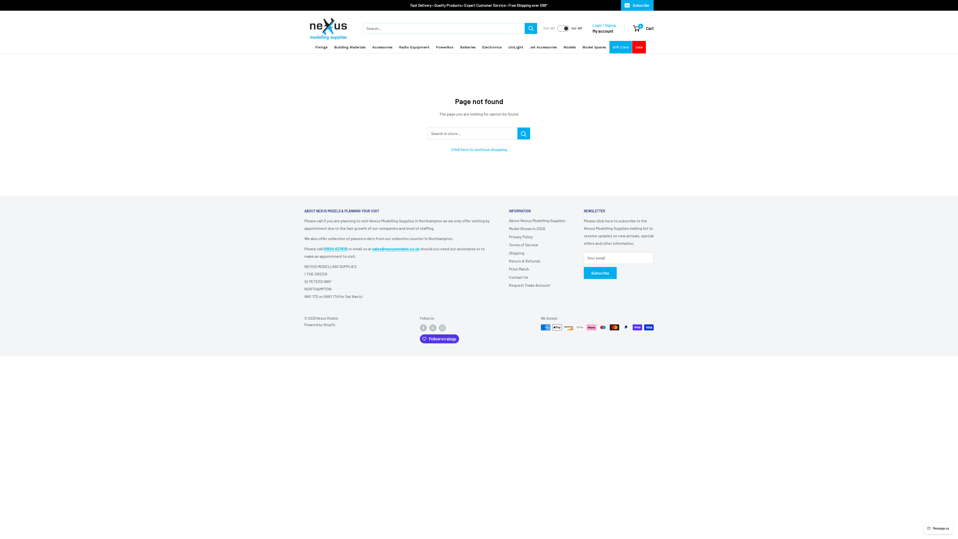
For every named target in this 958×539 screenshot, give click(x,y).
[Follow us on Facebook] (423, 327)
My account (603, 30)
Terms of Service (523, 244)
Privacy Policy (521, 236)
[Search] (531, 28)
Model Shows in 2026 (527, 228)
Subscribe (641, 5)
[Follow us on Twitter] (432, 327)
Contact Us (518, 277)
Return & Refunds (524, 261)
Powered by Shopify (319, 325)
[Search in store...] (523, 133)
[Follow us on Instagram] (442, 327)
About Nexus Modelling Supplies (537, 220)
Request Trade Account (529, 285)
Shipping (516, 253)
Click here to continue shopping (479, 149)
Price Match (519, 269)
